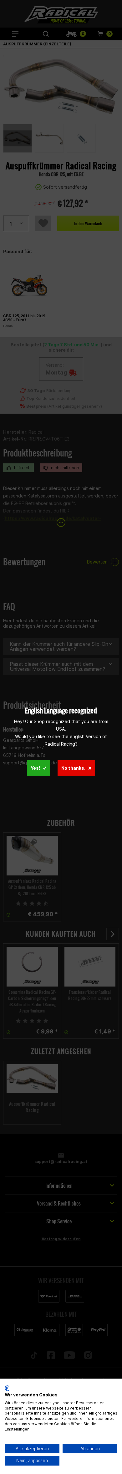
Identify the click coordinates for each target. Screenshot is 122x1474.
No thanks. (73, 767)
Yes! (35, 767)
